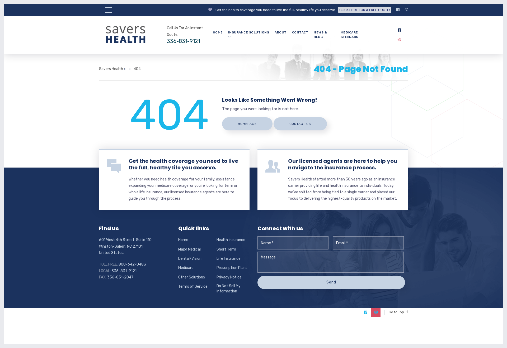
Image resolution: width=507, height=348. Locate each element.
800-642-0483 (132, 264)
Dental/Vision (189, 258)
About (281, 32)
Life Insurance (229, 258)
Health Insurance (231, 240)
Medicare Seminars (349, 35)
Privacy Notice (229, 277)
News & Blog (320, 35)
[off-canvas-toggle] (108, 10)
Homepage (247, 124)
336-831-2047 (120, 277)
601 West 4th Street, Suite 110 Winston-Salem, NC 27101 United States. (125, 246)
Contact (300, 32)
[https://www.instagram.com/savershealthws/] (406, 10)
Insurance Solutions (248, 32)
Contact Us (300, 124)
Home (218, 32)
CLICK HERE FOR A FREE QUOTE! (364, 10)
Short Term (226, 249)
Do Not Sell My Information (229, 288)
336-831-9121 (183, 41)
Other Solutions (191, 277)
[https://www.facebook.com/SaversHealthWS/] (398, 10)
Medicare (186, 268)
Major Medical (189, 249)
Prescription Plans (232, 268)
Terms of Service (193, 286)
